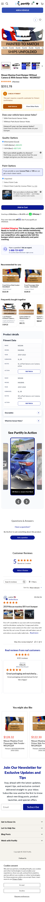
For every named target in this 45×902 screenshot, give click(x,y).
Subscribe (33, 807)
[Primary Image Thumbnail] (5, 66)
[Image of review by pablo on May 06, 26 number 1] (8, 614)
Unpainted (8, 179)
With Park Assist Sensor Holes (15, 118)
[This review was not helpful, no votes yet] (39, 642)
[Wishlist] (37, 4)
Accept (22, 885)
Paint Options (9, 165)
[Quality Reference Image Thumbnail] (26, 66)
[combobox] (33, 588)
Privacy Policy (17, 879)
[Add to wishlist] (40, 20)
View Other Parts (32, 106)
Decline (22, 891)
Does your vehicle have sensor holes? (19, 115)
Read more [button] (25, 685)
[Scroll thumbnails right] (42, 66)
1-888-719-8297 (16, 250)
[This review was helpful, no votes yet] (35, 642)
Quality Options (10, 138)
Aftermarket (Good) (11, 142)
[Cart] (42, 4)
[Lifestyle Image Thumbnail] (16, 66)
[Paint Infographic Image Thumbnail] (36, 66)
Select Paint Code (11, 182)
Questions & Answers (22, 520)
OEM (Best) (12, 148)
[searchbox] (12, 582)
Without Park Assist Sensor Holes (17, 122)
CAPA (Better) (13, 145)
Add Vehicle (12, 106)
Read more (34, 633)
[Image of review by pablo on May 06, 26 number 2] (18, 614)
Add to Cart (23, 207)
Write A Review (22, 570)
